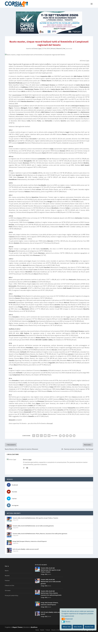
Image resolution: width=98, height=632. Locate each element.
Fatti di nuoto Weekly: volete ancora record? (26, 549)
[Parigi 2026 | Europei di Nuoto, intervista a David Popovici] (9, 542)
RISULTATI (12, 420)
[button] (63, 619)
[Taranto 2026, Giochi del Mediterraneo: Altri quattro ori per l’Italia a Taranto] (9, 519)
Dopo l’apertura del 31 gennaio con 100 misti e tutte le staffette (30, 64)
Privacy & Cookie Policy (11, 595)
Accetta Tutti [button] (89, 626)
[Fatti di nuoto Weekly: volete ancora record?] (9, 550)
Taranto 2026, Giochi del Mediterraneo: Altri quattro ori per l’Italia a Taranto (35, 518)
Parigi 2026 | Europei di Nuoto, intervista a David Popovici (30, 541)
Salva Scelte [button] (78, 626)
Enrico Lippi (37, 48)
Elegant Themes (17, 627)
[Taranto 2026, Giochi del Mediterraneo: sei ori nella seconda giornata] (9, 527)
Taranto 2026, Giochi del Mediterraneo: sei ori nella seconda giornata (33, 526)
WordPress (34, 627)
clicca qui (49, 423)
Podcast (7, 580)
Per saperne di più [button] (68, 616)
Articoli (53, 48)
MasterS (59, 48)
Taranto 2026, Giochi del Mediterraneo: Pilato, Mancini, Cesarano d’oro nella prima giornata (40, 533)
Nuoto (7, 570)
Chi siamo (7, 590)
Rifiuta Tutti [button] (67, 626)
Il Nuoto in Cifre (9, 585)
